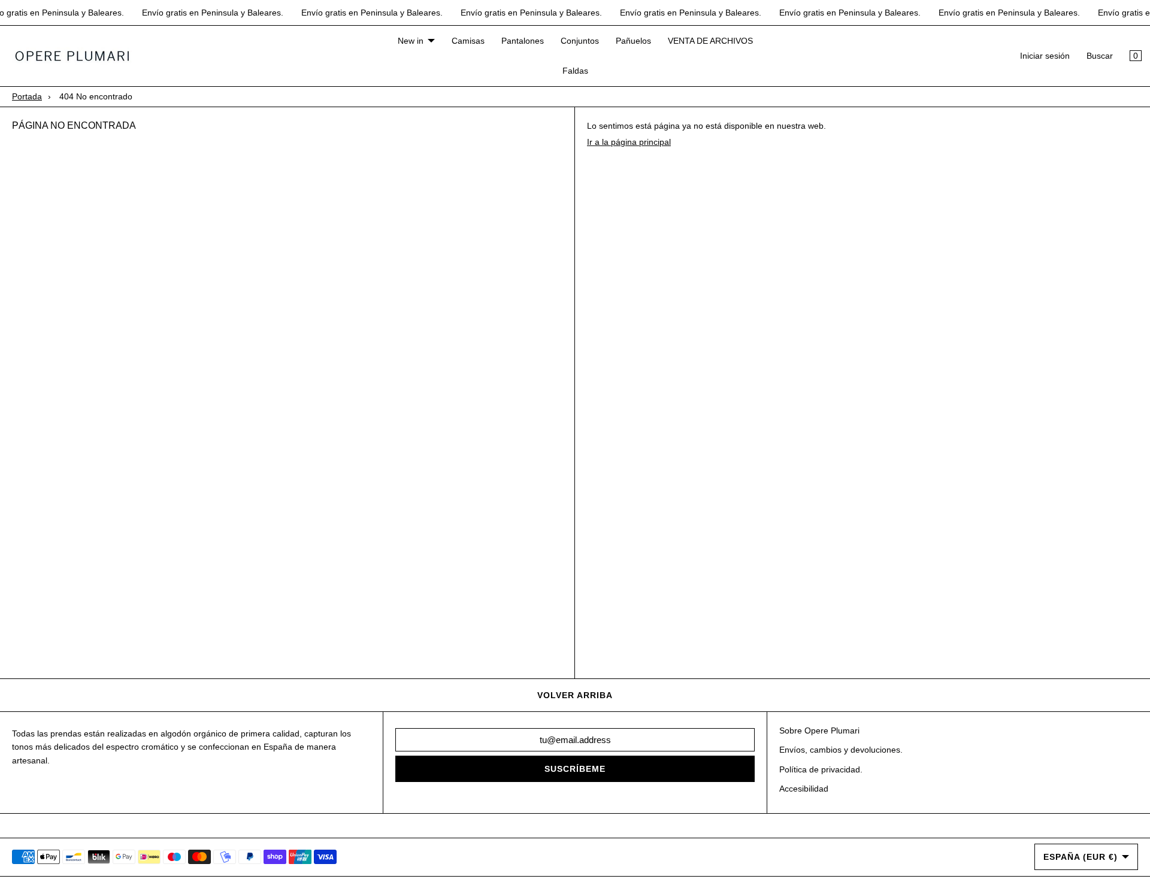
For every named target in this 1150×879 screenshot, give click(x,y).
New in (410, 41)
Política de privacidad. (820, 769)
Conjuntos (580, 41)
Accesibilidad (803, 788)
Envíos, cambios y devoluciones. (841, 749)
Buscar (1100, 56)
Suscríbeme (575, 769)
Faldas (575, 71)
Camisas (468, 41)
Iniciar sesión (1045, 56)
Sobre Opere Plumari (819, 730)
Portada (27, 96)
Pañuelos (633, 41)
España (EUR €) (1080, 857)
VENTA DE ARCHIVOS (710, 41)
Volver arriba (575, 695)
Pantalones (522, 41)
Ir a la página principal (629, 142)
